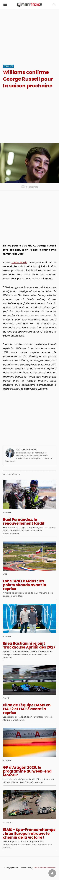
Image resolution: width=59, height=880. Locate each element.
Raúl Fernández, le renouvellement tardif (23, 521)
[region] (29, 35)
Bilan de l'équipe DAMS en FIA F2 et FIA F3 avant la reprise (27, 709)
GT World (8, 823)
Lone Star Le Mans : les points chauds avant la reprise (24, 585)
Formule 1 (8, 66)
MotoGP (7, 512)
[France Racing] (29, 5)
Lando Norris (19, 262)
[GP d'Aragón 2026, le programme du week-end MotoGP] (29, 742)
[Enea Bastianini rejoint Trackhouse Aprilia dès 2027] (29, 618)
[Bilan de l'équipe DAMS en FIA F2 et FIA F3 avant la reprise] (29, 679)
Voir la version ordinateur (44, 868)
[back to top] (52, 873)
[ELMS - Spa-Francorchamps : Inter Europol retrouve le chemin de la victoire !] (29, 804)
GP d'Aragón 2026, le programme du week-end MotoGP (27, 771)
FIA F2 (6, 698)
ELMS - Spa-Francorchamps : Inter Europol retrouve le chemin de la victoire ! (29, 833)
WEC (5, 574)
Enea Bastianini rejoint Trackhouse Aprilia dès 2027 (29, 645)
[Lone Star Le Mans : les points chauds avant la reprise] (29, 556)
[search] (54, 4)
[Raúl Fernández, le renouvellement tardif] (29, 494)
